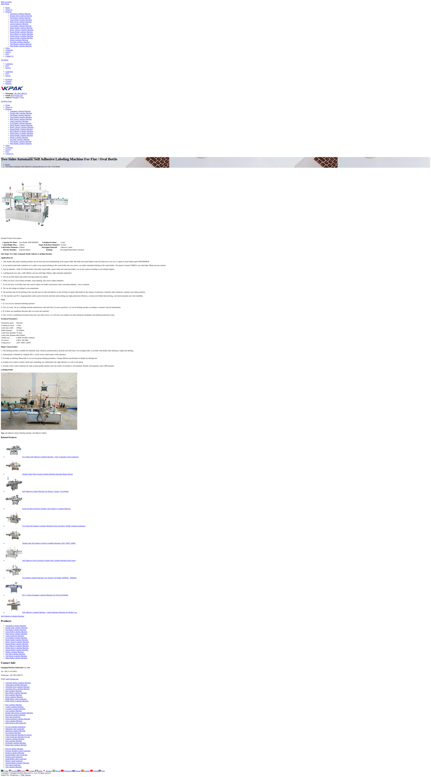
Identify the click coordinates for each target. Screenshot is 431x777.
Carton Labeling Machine (14, 707)
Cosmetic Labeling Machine (15, 709)
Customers (9, 50)
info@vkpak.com (16, 95)
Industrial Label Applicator (14, 729)
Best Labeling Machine (13, 695)
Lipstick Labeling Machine (14, 739)
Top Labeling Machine (13, 767)
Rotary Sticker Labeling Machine (21, 30)
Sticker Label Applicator (14, 761)
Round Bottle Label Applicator (16, 755)
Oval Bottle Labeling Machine (20, 26)
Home (7, 8)
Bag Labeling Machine (13, 691)
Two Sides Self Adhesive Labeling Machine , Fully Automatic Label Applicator (50, 457)
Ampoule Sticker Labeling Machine (18, 683)
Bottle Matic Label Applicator (15, 699)
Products (8, 12)
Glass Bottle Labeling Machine (21, 20)
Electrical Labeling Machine (15, 715)
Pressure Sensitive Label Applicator (18, 751)
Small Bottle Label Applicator (15, 759)
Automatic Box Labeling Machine (17, 689)
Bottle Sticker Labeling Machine (16, 701)
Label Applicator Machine (19, 24)
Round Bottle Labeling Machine (21, 32)
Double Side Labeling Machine (21, 16)
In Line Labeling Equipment (15, 727)
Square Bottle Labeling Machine (21, 38)
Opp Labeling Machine (13, 741)
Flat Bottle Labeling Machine (20, 18)
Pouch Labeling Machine (14, 749)
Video (7, 48)
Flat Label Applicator (12, 717)
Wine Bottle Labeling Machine (21, 46)
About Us (8, 10)
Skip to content (6, 2)
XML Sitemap (26, 775)
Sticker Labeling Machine (19, 40)
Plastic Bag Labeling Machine (16, 745)
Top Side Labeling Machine (20, 42)
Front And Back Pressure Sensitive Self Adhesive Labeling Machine (46, 509)
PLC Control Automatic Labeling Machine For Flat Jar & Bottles (45, 595)
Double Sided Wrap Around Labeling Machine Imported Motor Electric (47, 474)
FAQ (7, 54)
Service (8, 52)
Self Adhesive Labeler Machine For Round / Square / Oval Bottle (45, 491)
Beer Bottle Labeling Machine (16, 693)
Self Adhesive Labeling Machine (21, 34)
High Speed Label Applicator (15, 723)
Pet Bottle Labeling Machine (15, 743)
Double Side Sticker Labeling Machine (19, 713)
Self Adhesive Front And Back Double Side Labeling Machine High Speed (49, 560)
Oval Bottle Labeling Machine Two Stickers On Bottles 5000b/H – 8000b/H (49, 578)
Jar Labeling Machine (13, 733)
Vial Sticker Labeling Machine (21, 44)
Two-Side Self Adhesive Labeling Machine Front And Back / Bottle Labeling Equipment (53, 526)
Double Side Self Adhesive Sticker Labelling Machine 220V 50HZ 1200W (49, 543)
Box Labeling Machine (13, 705)
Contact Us (9, 56)
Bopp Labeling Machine (14, 697)
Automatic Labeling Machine (20, 14)
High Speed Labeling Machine (21, 22)
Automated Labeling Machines (16, 685)
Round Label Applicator (14, 757)
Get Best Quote (6, 101)
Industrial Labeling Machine (15, 731)
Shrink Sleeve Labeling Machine (21, 36)
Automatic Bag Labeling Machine (17, 687)
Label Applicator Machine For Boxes (18, 735)
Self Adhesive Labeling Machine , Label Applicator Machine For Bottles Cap (49, 612)
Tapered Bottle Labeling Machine (17, 763)
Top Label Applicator (13, 765)
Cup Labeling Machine (13, 711)
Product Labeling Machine (14, 753)
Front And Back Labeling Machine (17, 719)
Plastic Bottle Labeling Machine (21, 28)
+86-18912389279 (20, 93)
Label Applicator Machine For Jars (17, 737)
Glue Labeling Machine (13, 721)
